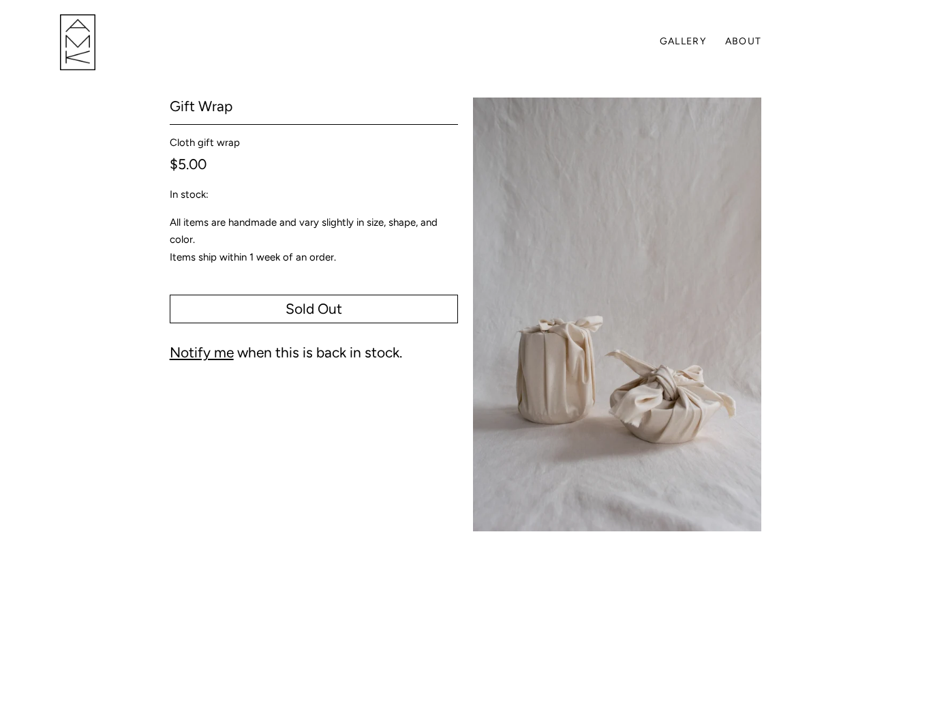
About (743, 41)
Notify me (202, 352)
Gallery (683, 41)
